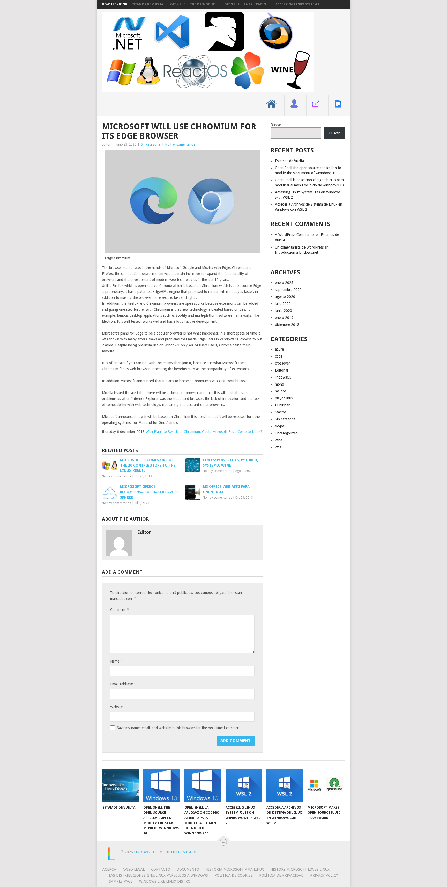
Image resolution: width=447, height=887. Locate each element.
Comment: (119, 609)
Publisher (282, 405)
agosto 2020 (285, 297)
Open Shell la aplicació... (246, 4)
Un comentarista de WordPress (299, 247)
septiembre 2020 (288, 290)
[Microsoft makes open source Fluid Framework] (326, 785)
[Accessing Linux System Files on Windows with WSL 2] (244, 785)
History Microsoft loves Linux (300, 869)
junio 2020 (283, 311)
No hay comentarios (180, 144)
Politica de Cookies (233, 875)
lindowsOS (283, 377)
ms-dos (280, 391)
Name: (116, 661)
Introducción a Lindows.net (296, 252)
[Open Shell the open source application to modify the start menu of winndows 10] (161, 785)
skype (279, 426)
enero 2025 (284, 283)
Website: (117, 707)
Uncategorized (286, 433)
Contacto (160, 869)
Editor (106, 144)
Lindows (142, 852)
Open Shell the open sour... (193, 4)
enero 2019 (284, 318)
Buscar (276, 125)
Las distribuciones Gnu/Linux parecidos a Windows (158, 875)
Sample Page (121, 881)
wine (278, 440)
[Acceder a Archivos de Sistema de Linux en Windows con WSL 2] (284, 785)
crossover (282, 363)
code (278, 356)
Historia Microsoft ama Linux (235, 869)
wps (278, 447)
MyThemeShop (184, 852)
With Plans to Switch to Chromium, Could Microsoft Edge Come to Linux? (204, 432)
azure (279, 349)
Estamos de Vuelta (147, 4)
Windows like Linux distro (164, 881)
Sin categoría (150, 144)
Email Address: (123, 683)
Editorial (281, 370)
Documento (188, 869)
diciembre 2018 (287, 325)
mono (279, 384)
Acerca (109, 869)
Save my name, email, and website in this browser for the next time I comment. (179, 728)
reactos (280, 412)
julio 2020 (283, 304)
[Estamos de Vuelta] (120, 785)
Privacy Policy (324, 875)
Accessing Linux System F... (298, 4)
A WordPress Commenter (295, 234)
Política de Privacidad (281, 875)
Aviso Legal (134, 869)
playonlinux (284, 398)
